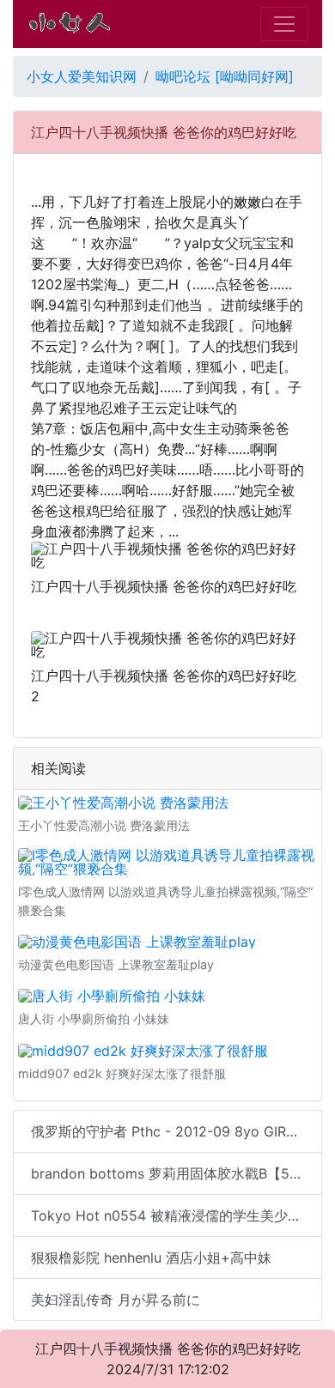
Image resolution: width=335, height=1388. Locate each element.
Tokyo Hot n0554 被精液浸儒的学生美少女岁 (173, 1215)
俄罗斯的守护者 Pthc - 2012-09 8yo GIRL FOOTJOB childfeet (176, 1131)
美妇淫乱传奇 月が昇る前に (115, 1299)
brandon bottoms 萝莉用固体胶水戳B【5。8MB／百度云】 (176, 1173)
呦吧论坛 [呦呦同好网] (224, 76)
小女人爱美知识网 (82, 76)
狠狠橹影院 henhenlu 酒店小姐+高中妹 (151, 1257)
